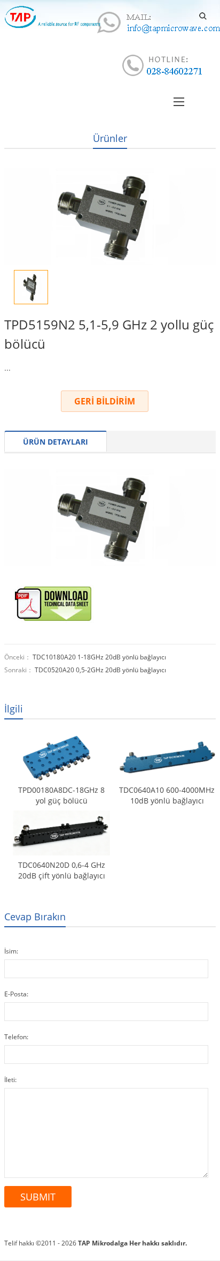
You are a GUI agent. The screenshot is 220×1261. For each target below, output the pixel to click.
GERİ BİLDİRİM (104, 401)
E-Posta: (16, 994)
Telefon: (16, 1036)
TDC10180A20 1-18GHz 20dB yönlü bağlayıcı (99, 657)
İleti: (10, 1079)
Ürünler (110, 138)
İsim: (11, 951)
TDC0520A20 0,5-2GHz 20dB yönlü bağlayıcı (100, 669)
